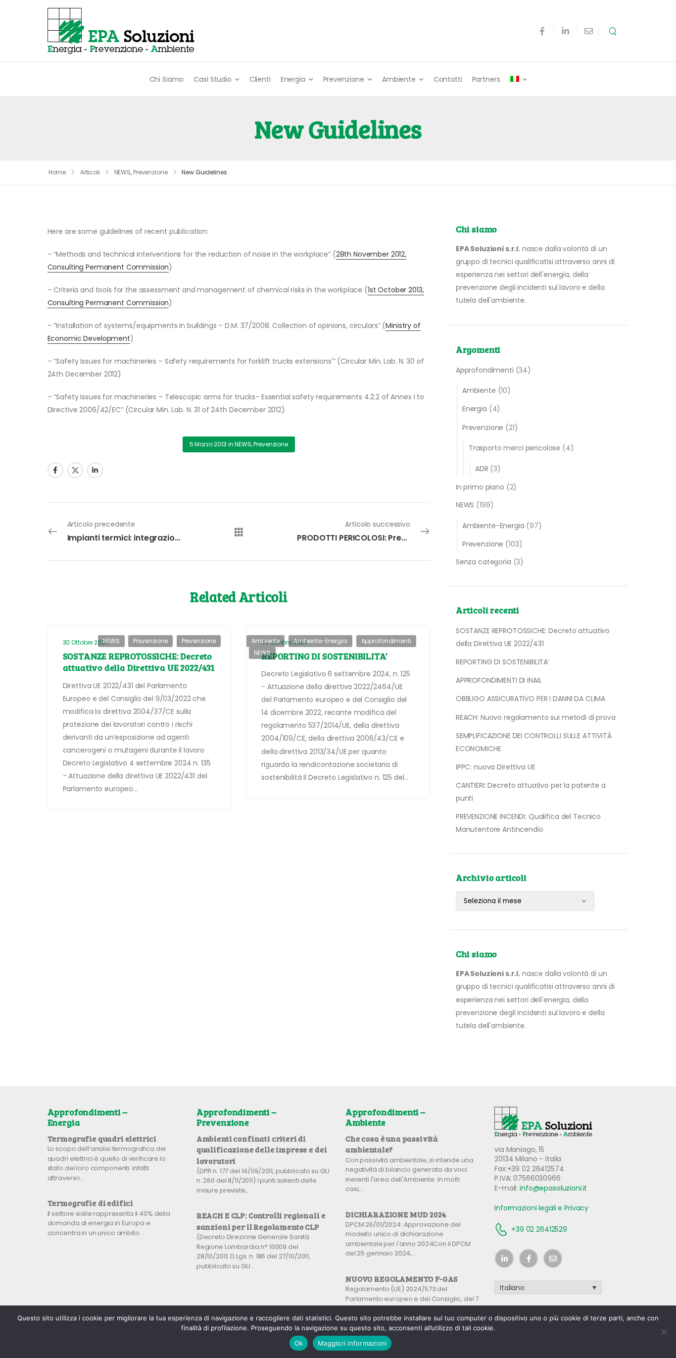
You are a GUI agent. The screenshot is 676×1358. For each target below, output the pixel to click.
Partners (486, 79)
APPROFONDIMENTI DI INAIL (499, 680)
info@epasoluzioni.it (553, 1188)
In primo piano (480, 487)
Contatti (448, 79)
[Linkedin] (95, 470)
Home (57, 172)
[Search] (614, 30)
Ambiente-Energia (493, 526)
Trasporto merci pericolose (514, 448)
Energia (293, 79)
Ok (298, 1343)
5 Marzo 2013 (208, 444)
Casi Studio (212, 79)
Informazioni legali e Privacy (541, 1208)
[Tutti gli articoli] (239, 532)
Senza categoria (483, 562)
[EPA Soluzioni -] (122, 31)
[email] (588, 31)
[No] (664, 1332)
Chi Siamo (166, 79)
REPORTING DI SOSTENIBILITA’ (502, 662)
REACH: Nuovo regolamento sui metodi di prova (536, 717)
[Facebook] (55, 470)
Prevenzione (343, 79)
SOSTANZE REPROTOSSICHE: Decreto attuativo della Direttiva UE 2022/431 (139, 661)
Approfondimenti (485, 370)
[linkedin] (565, 31)
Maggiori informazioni (352, 1343)
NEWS (122, 172)
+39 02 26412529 (539, 1229)
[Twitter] (75, 470)
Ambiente (399, 79)
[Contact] (502, 1229)
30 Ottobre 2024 (86, 642)
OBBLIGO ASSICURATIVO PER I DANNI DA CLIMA (530, 699)
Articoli (90, 172)
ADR (481, 469)
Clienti (260, 79)
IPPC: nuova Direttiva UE (495, 767)
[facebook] (542, 31)
